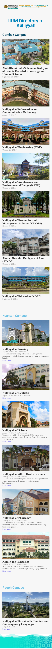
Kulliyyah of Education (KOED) (21, 296)
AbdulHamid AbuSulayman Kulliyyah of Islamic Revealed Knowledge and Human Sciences (25, 71)
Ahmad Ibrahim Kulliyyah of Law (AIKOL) (23, 260)
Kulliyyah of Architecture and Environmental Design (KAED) (21, 184)
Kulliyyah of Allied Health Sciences (23, 474)
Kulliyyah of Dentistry (15, 393)
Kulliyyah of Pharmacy (16, 517)
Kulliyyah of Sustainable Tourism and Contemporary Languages (25, 623)
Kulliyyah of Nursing (15, 349)
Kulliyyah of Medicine (15, 561)
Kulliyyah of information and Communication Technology (20, 111)
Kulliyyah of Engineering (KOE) (22, 147)
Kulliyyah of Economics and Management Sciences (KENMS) (22, 222)
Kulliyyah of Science (14, 430)
